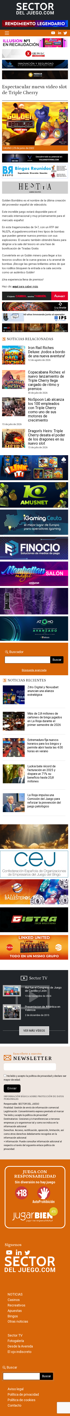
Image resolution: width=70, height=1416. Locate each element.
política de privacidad (40, 1076)
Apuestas (15, 1311)
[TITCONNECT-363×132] (34, 920)
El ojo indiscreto (19, 1352)
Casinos (14, 1300)
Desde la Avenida (20, 1346)
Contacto (14, 1405)
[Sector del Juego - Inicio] (35, 8)
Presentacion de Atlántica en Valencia (42, 1008)
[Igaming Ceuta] (34, 523)
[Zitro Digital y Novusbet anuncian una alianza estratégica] (14, 694)
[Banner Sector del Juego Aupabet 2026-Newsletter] (35, 296)
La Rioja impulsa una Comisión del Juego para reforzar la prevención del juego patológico (44, 800)
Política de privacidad (23, 1394)
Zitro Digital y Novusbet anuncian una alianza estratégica (42, 691)
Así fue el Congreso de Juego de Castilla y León (43, 989)
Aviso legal (16, 1389)
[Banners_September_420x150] (34, 948)
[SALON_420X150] (34, 574)
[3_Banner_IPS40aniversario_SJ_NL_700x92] (35, 318)
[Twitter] (65, 32)
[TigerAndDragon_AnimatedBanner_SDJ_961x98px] (35, 23)
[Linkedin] (60, 32)
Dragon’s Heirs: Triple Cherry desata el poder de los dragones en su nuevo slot (46, 437)
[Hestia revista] (35, 188)
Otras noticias (18, 1321)
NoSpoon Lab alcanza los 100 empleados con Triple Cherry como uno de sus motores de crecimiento (46, 409)
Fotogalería (16, 1341)
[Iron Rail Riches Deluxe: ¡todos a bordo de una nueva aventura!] (13, 355)
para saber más (25, 286)
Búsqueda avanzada (34, 670)
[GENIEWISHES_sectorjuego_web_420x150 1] (34, 837)
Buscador (16, 652)
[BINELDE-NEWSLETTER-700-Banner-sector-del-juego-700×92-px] (35, 307)
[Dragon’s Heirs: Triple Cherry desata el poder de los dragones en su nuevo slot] (13, 438)
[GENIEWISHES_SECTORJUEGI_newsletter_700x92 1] (35, 75)
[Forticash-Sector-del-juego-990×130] (35, 65)
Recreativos (16, 1305)
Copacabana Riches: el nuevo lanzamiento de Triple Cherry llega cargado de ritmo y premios (46, 380)
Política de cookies (21, 1400)
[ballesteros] (34, 893)
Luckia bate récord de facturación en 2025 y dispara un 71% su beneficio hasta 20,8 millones (41, 773)
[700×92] (35, 328)
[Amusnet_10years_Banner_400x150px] (34, 495)
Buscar (56, 660)
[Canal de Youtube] (53, 32)
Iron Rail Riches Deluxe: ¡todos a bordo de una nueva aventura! (46, 352)
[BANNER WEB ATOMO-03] (34, 629)
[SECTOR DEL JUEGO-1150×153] (35, 54)
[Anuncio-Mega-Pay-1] (34, 549)
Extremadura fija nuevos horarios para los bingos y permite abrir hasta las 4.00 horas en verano (45, 745)
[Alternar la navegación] (7, 33)
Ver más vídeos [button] (34, 1030)
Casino (7, 148)
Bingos (13, 1316)
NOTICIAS (15, 1294)
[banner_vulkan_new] (35, 158)
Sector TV (15, 1335)
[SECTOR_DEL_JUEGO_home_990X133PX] (35, 43)
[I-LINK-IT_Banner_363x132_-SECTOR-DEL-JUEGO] (34, 468)
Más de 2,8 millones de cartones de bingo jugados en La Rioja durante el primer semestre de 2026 (44, 719)
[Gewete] (34, 602)
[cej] (34, 865)
